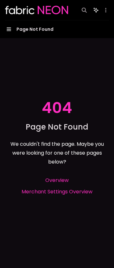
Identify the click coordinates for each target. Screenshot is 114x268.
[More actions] (106, 10)
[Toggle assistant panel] (96, 10)
